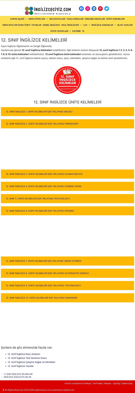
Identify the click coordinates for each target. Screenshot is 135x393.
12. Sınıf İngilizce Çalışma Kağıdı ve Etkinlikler (31, 362)
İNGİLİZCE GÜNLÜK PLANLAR (17, 377)
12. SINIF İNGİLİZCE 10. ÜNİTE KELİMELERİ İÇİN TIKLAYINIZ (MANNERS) (42, 297)
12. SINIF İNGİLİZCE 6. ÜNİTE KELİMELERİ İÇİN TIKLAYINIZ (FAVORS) (40, 210)
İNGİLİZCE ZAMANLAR (102, 25)
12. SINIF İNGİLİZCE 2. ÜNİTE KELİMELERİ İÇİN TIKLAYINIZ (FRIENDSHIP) (42, 123)
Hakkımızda (127, 383)
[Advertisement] (67, 150)
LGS (85, 25)
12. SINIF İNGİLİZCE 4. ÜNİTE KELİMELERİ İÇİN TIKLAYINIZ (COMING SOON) (43, 186)
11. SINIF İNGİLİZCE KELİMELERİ (18, 374)
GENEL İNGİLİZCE (51, 25)
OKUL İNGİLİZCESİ (70, 25)
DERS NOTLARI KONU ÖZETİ (16, 25)
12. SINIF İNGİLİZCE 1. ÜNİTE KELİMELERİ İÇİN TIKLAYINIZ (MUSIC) (39, 111)
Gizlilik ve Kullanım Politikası (78, 383)
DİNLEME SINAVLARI (95, 19)
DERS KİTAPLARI (36, 19)
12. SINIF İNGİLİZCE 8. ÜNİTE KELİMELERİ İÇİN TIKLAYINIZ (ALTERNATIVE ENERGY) (47, 273)
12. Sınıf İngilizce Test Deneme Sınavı (27, 358)
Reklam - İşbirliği (112, 383)
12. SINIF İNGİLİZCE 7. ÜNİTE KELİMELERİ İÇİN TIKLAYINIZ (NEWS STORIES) (43, 261)
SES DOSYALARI (57, 19)
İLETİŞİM (76, 31)
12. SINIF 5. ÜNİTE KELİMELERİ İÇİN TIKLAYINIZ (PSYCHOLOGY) (38, 198)
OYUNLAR (36, 25)
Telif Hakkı (98, 383)
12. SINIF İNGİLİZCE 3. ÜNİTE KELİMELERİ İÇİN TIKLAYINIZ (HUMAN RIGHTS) (44, 174)
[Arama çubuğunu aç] (83, 31)
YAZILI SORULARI (75, 19)
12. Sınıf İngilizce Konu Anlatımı (24, 354)
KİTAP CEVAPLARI (59, 31)
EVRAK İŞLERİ (17, 19)
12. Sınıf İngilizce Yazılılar (21, 366)
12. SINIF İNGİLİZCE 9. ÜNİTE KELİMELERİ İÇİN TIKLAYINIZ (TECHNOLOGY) (43, 285)
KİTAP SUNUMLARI (115, 19)
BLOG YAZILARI (125, 25)
